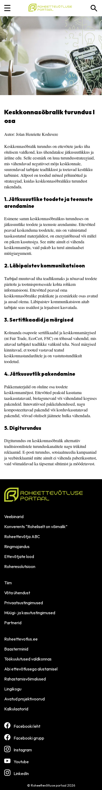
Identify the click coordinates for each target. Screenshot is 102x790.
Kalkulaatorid (16, 708)
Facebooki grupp (29, 738)
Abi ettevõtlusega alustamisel (31, 669)
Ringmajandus (17, 546)
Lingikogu (12, 688)
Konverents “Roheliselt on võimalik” (35, 526)
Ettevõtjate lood (19, 556)
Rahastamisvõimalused (25, 678)
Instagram (23, 749)
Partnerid (12, 622)
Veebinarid (14, 516)
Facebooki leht (27, 726)
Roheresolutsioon (19, 566)
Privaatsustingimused (23, 602)
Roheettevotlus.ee (21, 639)
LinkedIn (21, 773)
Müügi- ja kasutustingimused (29, 612)
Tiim (8, 582)
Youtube (21, 761)
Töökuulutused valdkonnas (28, 659)
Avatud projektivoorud (24, 698)
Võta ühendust (17, 592)
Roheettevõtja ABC (22, 536)
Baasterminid (16, 649)
